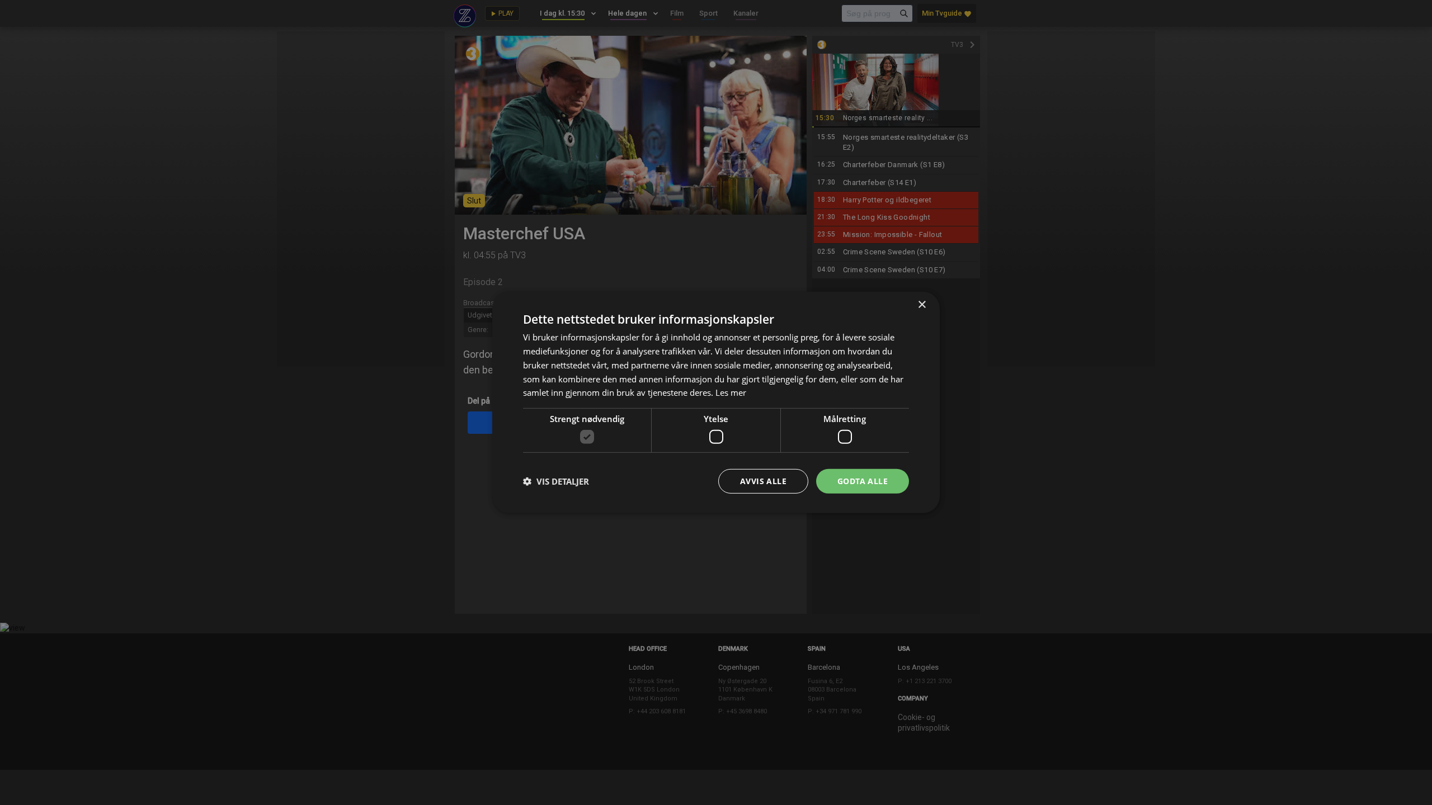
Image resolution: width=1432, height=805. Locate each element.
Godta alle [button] (862, 480)
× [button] (921, 305)
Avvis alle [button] (763, 480)
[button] (556, 481)
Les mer (730, 392)
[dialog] (716, 402)
